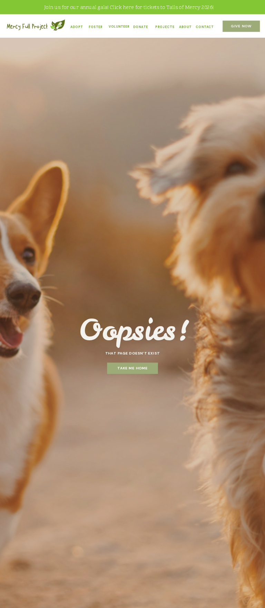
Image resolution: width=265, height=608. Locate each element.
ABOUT (185, 27)
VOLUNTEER (119, 27)
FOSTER (95, 27)
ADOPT (76, 27)
